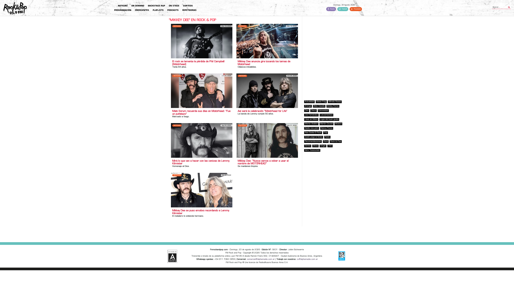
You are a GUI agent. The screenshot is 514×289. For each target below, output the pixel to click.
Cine (307, 111)
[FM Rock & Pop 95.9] (13, 8)
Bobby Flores (333, 106)
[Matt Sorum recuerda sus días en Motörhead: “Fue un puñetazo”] (201, 91)
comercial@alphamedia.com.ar (261, 259)
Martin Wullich (311, 124)
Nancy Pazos (326, 128)
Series (308, 146)
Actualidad (309, 102)
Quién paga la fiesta (313, 137)
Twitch (344, 9)
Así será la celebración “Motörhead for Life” (262, 111)
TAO (330, 146)
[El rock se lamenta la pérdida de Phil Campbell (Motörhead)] (201, 41)
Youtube (357, 9)
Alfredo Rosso (334, 102)
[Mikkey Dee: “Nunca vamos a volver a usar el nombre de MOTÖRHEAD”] (267, 140)
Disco (313, 111)
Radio (332, 9)
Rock (326, 141)
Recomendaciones (313, 141)
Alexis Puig (321, 102)
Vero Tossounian (312, 150)
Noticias (177, 26)
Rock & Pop (335, 141)
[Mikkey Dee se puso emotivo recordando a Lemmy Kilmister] (201, 190)
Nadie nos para (311, 128)
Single (323, 146)
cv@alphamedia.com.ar (307, 259)
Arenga (308, 106)
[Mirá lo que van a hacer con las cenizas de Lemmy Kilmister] (201, 140)
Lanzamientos (326, 115)
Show (315, 146)
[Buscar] (509, 6)
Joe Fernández (311, 115)
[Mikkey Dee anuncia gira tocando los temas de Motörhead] (267, 41)
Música (338, 124)
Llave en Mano (311, 119)
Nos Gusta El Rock (313, 133)
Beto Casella (319, 106)
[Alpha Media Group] (172, 256)
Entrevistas (323, 111)
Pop (325, 133)
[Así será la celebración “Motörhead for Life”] (267, 91)
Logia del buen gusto (329, 119)
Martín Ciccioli (326, 124)
